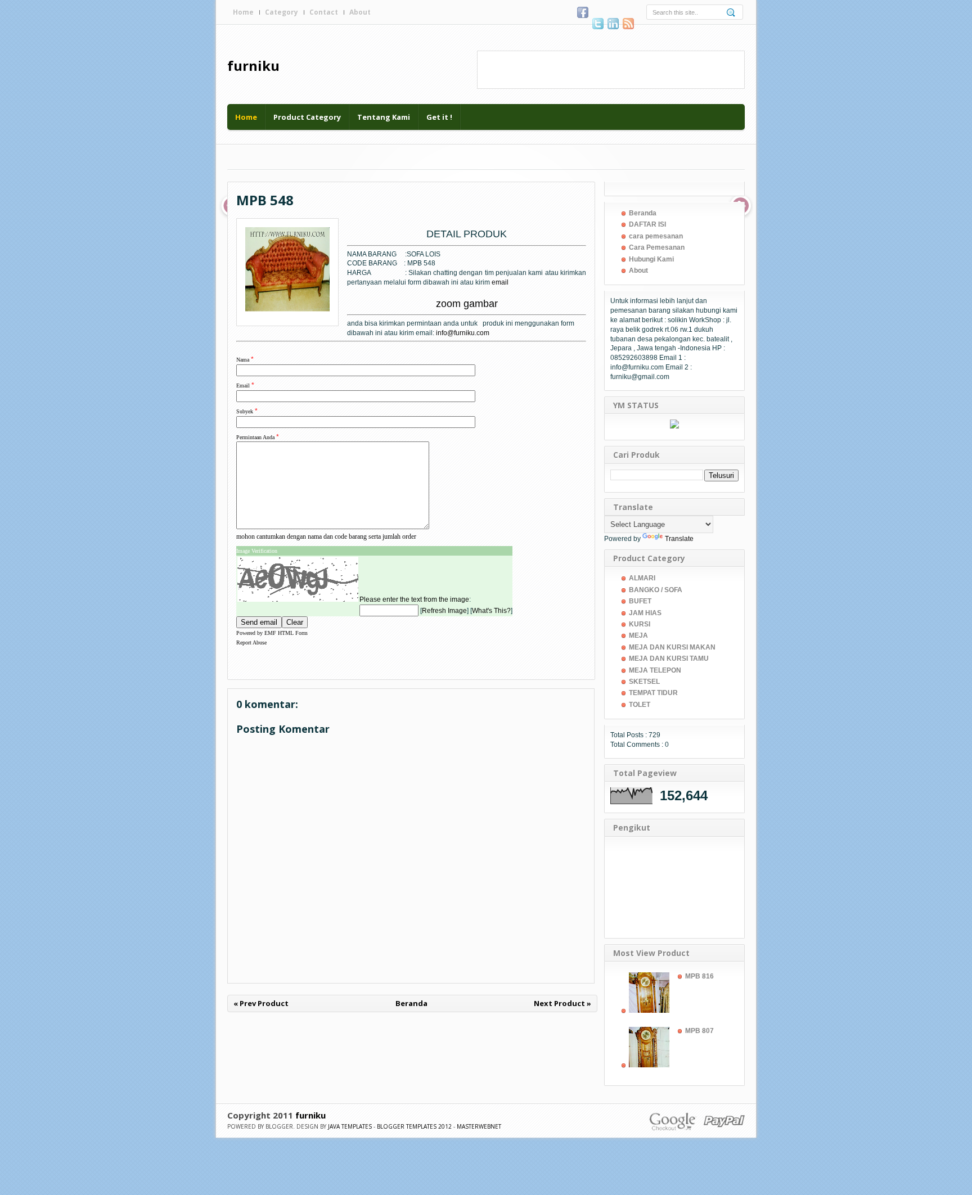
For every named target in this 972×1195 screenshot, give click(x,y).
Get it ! (439, 117)
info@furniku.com (462, 333)
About (360, 12)
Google (673, 1121)
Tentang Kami (383, 117)
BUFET (640, 601)
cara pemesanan (656, 236)
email (500, 282)
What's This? (491, 611)
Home (243, 12)
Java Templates (350, 1126)
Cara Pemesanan (657, 247)
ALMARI (642, 578)
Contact (323, 12)
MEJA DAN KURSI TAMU (669, 658)
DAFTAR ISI (647, 224)
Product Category (307, 117)
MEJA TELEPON (655, 670)
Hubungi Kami (651, 259)
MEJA (638, 635)
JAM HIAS (645, 613)
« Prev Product (261, 1003)
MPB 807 (699, 1031)
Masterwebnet (479, 1126)
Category (281, 12)
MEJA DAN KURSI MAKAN (672, 647)
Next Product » (562, 1003)
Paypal (724, 1121)
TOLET (639, 705)
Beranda (411, 1003)
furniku (253, 65)
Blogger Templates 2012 (414, 1126)
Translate (679, 539)
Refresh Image (444, 611)
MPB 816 (699, 976)
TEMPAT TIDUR (653, 693)
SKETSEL (644, 682)
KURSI (639, 624)
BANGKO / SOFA (655, 590)
